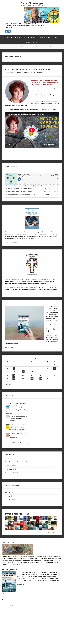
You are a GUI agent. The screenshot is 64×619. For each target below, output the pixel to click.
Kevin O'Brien (9, 413)
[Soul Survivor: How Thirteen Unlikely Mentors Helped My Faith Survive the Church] (28, 529)
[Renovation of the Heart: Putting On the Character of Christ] (52, 524)
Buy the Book (9, 347)
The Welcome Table (11, 473)
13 (23, 371)
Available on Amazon (11, 242)
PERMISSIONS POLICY (51, 615)
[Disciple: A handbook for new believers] (46, 520)
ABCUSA (8, 496)
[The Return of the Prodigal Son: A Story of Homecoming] (55, 524)
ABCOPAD (8, 492)
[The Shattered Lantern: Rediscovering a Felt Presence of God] (21, 529)
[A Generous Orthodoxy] (9, 524)
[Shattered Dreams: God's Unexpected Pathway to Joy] (18, 529)
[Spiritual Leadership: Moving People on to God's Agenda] (31, 529)
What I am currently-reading (17, 403)
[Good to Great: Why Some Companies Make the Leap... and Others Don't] (15, 524)
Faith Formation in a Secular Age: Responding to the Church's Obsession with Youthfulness (18, 427)
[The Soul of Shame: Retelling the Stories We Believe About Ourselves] (7, 419)
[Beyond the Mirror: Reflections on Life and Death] (21, 520)
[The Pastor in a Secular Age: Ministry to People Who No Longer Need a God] (34, 529)
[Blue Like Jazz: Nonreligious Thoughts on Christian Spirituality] (25, 520)
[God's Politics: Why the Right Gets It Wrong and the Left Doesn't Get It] (12, 525)
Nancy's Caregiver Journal (19, 156)
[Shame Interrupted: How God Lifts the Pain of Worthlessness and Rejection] (15, 529)
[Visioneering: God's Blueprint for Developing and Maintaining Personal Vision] (43, 529)
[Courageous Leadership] (34, 520)
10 (54, 368)
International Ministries (11, 500)
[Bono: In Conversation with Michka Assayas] (28, 520)
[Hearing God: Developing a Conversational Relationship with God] (18, 524)
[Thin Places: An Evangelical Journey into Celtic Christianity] (37, 529)
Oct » (10, 384)
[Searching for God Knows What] (12, 529)
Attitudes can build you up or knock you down (27, 69)
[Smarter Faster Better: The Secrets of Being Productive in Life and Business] (25, 529)
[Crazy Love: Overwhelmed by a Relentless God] (37, 520)
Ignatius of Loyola (13, 437)
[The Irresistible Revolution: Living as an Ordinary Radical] (25, 524)
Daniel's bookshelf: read (17, 513)
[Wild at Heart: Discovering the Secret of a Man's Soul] (52, 529)
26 (14, 378)
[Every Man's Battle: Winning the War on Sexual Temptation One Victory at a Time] (6, 524)
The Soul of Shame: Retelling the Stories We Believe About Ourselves (18, 418)
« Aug (6, 384)
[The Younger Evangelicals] (55, 529)
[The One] (40, 524)
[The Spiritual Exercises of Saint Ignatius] (7, 437)
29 (41, 378)
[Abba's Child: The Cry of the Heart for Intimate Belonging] (6, 520)
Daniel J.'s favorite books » (52, 533)
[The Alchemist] (12, 520)
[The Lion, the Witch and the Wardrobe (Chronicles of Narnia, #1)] (34, 524)
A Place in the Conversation (16, 564)
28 (32, 378)
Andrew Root (9, 430)
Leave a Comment (37, 72)
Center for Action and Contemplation (15, 462)
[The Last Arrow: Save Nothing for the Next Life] (31, 524)
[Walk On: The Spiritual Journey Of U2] (46, 529)
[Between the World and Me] (18, 520)
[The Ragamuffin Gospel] (49, 525)
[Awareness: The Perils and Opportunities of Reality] (15, 520)
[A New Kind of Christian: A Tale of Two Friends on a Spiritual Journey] (37, 525)
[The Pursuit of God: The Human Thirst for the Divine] (46, 525)
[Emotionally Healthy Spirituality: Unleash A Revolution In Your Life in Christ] (55, 520)
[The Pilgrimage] (43, 524)
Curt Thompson (9, 422)
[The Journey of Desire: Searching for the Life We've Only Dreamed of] (28, 525)
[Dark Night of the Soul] (40, 520)
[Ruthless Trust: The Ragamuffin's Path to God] (6, 529)
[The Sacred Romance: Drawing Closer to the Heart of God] (9, 529)
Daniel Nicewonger (32, 3)
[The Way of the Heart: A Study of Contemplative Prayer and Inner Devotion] (49, 529)
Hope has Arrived (10, 469)
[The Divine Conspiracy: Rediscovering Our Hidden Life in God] (49, 520)
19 (14, 375)
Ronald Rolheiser (10, 465)
